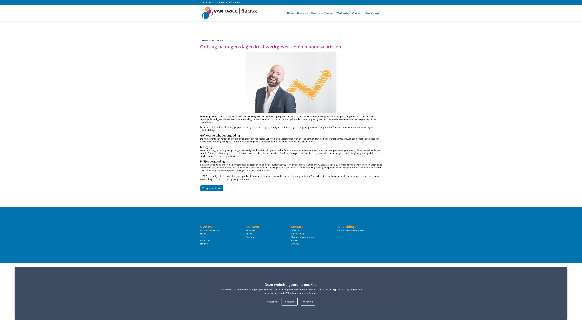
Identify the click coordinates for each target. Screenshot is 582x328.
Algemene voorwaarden (303, 236)
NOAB (203, 233)
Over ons (316, 13)
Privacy (295, 240)
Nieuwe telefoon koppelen (350, 230)
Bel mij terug (297, 233)
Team (203, 236)
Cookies (295, 243)
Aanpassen (272, 301)
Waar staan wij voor (210, 230)
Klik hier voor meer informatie (302, 293)
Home (290, 13)
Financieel (251, 230)
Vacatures (205, 240)
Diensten (302, 13)
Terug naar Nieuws (211, 188)
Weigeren (308, 301)
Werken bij (342, 13)
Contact (357, 13)
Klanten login (372, 13)
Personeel (251, 236)
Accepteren (289, 301)
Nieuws (329, 13)
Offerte (295, 230)
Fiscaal (249, 233)
